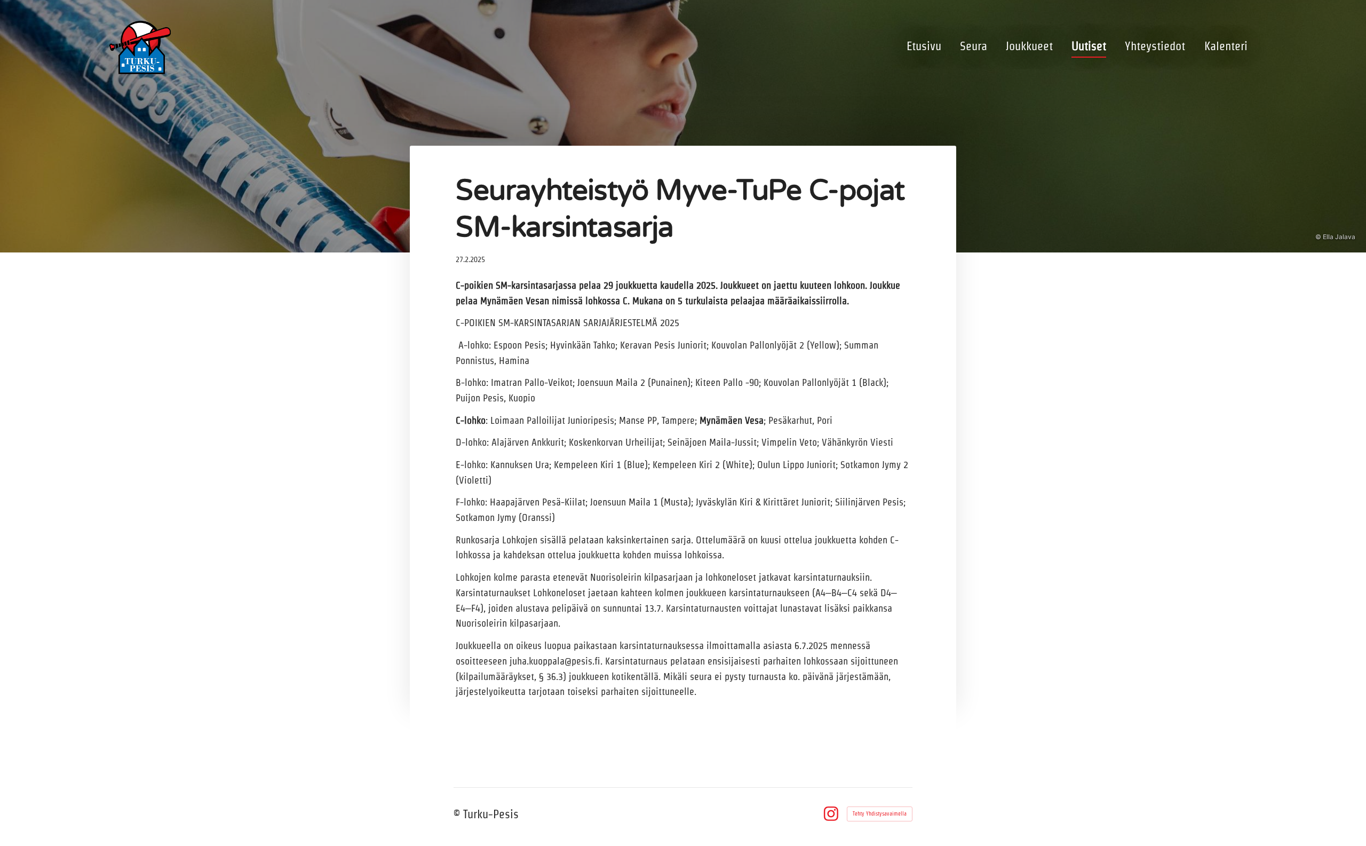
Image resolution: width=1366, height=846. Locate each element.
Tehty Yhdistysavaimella (880, 814)
